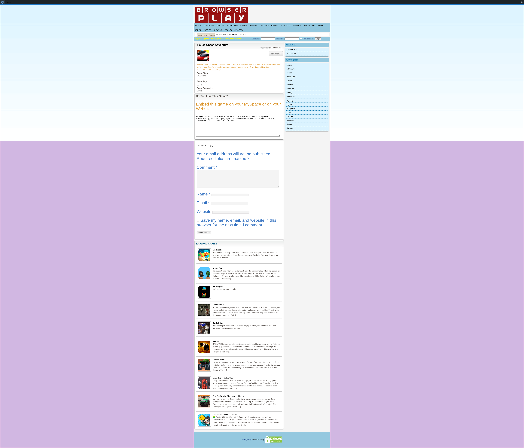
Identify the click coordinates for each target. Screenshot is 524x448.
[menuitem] (2, 2)
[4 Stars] (266, 48)
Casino (243, 26)
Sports (228, 30)
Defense (253, 26)
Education (285, 26)
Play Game (276, 54)
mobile (200, 85)
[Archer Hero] (204, 273)
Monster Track (219, 359)
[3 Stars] (264, 48)
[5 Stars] (268, 48)
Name (203, 194)
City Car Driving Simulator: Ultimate (228, 396)
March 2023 (291, 54)
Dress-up (264, 26)
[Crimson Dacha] (204, 310)
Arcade (220, 26)
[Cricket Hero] (204, 255)
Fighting (297, 26)
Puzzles (207, 30)
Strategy (238, 30)
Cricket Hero (218, 249)
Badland (216, 341)
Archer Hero (218, 268)
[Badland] (204, 346)
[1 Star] (261, 48)
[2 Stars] (263, 48)
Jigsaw (306, 26)
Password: (280, 39)
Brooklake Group (257, 439)
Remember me (308, 39)
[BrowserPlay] (221, 15)
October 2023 (292, 50)
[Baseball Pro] (204, 328)
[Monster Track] (204, 365)
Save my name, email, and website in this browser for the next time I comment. (236, 222)
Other (198, 30)
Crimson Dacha (219, 304)
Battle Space (218, 286)
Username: (256, 39)
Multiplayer (318, 26)
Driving (274, 26)
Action (198, 26)
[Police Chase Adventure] (204, 55)
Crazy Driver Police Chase (223, 377)
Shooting (218, 30)
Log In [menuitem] (8, 2)
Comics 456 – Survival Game (224, 414)
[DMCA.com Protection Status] (273, 439)
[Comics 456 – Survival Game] (204, 420)
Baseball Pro (218, 322)
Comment (207, 167)
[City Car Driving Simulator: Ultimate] (204, 401)
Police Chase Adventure (212, 44)
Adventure (209, 26)
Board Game (232, 26)
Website (204, 211)
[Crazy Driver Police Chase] (204, 383)
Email (203, 203)
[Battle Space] (204, 292)
